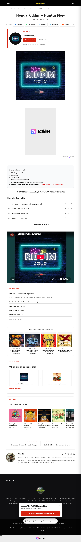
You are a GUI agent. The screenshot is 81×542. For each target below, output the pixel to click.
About (12, 528)
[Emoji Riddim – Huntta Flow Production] (64, 339)
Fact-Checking (41, 528)
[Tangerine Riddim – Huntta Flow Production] (16, 339)
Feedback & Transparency (57, 528)
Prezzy (13, 218)
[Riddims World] (40, 3)
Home (7, 9)
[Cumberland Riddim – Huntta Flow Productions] (48, 339)
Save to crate (43, 40)
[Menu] (8, 3)
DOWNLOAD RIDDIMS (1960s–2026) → (40, 513)
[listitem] (15, 419)
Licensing (70, 528)
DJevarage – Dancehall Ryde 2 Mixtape (24, 445)
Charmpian (15, 209)
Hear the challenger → (15, 388)
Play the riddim (30, 40)
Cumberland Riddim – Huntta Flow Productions (49, 351)
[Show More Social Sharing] (73, 25)
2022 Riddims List (45, 184)
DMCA (42, 530)
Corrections (31, 528)
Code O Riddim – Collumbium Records (57, 445)
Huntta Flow (16, 204)
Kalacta (36, 20)
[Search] (73, 3)
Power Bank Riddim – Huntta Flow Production (32, 351)
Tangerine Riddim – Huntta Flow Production (16, 351)
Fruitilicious (15, 213)
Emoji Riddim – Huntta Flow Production (65, 351)
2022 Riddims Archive (16, 9)
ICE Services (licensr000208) (51, 523)
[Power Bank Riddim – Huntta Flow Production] (32, 339)
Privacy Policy (20, 528)
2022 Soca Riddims (29, 9)
